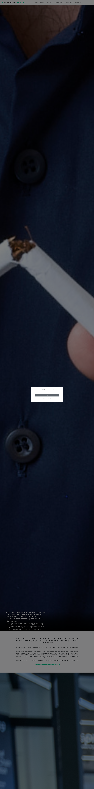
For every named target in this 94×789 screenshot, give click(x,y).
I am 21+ (47, 395)
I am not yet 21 (47, 398)
